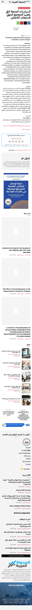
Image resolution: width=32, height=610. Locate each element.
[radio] (22, 141)
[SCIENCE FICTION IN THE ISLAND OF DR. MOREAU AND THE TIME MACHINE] (16, 231)
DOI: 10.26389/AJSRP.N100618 (12, 126)
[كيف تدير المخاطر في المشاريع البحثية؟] (26, 400)
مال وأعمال (27, 486)
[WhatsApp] (18, 23)
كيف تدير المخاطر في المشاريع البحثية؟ (11, 399)
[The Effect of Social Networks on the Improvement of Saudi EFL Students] (16, 272)
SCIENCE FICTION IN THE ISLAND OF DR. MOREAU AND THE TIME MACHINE (16, 250)
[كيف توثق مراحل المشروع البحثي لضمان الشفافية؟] (26, 388)
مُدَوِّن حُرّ (16, 29)
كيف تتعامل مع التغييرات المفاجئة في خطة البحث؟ (11, 363)
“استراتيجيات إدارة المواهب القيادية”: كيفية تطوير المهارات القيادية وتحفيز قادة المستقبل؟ (16, 482)
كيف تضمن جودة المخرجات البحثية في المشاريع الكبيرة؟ (11, 351)
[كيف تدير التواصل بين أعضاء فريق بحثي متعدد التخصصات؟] (26, 377)
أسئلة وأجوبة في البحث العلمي (13, 354)
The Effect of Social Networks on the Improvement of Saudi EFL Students (16, 290)
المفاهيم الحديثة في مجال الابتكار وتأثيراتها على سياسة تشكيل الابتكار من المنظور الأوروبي (8, 413)
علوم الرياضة (27, 492)
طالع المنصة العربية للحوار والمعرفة (16, 555)
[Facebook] (28, 23)
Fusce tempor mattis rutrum (20, 506)
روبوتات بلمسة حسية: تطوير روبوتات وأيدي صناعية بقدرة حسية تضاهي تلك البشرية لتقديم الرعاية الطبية (16, 498)
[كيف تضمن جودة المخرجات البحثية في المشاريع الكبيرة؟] (26, 353)
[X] (25, 23)
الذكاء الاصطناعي (26, 502)
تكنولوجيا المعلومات (25, 508)
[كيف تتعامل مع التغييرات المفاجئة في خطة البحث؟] (26, 365)
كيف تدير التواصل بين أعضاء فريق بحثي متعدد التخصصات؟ (12, 375)
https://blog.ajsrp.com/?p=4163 (22, 150)
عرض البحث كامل (25, 126)
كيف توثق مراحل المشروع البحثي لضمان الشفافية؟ (12, 387)
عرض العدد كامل (26, 129)
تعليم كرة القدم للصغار (23, 490)
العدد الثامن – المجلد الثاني (23, 255)
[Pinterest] (21, 23)
